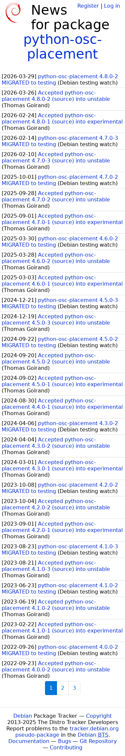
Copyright (99, 716)
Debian (22, 716)
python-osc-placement (62, 47)
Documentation (28, 741)
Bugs (64, 741)
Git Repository (98, 741)
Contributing (66, 747)
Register (88, 6)
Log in (112, 6)
